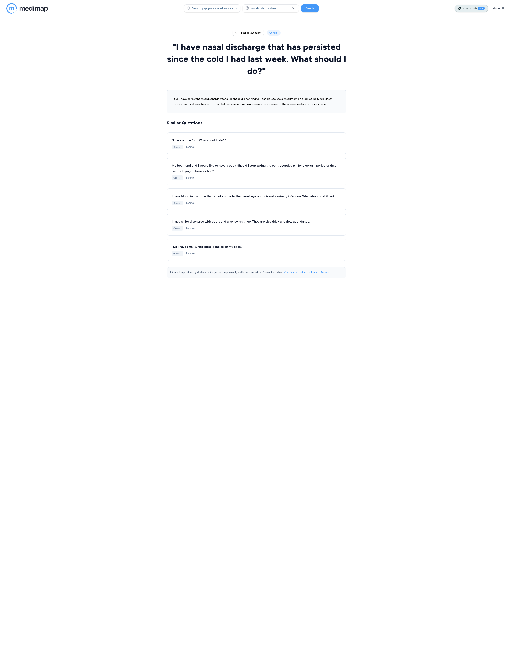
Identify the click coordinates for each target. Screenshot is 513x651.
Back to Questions (251, 32)
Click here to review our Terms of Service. (306, 272)
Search (310, 8)
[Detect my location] (293, 8)
